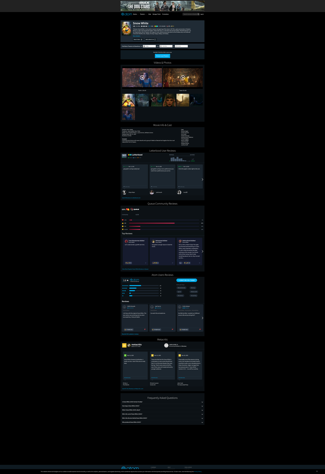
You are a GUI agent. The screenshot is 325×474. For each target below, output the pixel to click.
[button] (149, 46)
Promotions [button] (165, 14)
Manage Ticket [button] (157, 14)
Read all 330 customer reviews (130, 334)
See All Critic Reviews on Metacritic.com (132, 388)
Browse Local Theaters (162, 56)
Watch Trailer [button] (137, 39)
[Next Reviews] (202, 179)
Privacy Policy (198, 471)
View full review (127, 377)
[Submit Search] (198, 14)
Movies (135, 14)
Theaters (142, 14)
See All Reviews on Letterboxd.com (131, 198)
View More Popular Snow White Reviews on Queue (135, 269)
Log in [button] (202, 14)
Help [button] (149, 14)
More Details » (137, 36)
